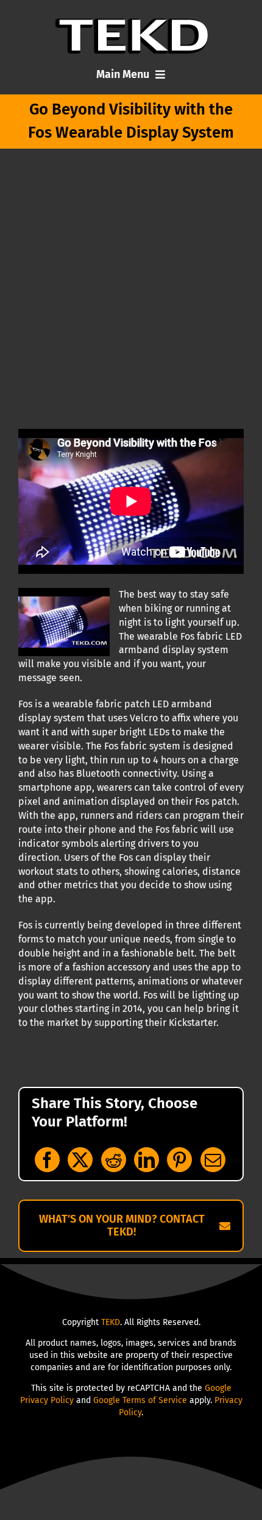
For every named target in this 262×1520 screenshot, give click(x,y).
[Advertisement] (131, 292)
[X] (80, 1159)
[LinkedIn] (146, 1159)
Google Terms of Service (140, 1400)
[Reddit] (113, 1159)
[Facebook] (47, 1159)
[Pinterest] (179, 1159)
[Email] (212, 1159)
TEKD (110, 1322)
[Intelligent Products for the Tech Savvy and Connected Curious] (131, 23)
